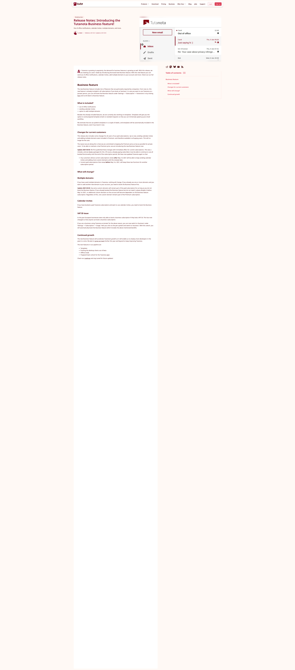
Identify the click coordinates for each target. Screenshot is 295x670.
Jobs (195, 4)
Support (202, 4)
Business (172, 4)
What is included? (173, 83)
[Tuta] (78, 4)
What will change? (174, 91)
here (78, 96)
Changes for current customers (178, 87)
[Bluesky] (174, 67)
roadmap (87, 258)
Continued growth (174, 94)
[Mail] (178, 67)
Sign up (218, 4)
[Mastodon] (171, 67)
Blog (189, 4)
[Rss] (182, 67)
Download (155, 4)
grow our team (100, 241)
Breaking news (79, 17)
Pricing (163, 4)
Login (210, 4)
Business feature (172, 79)
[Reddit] (167, 67)
